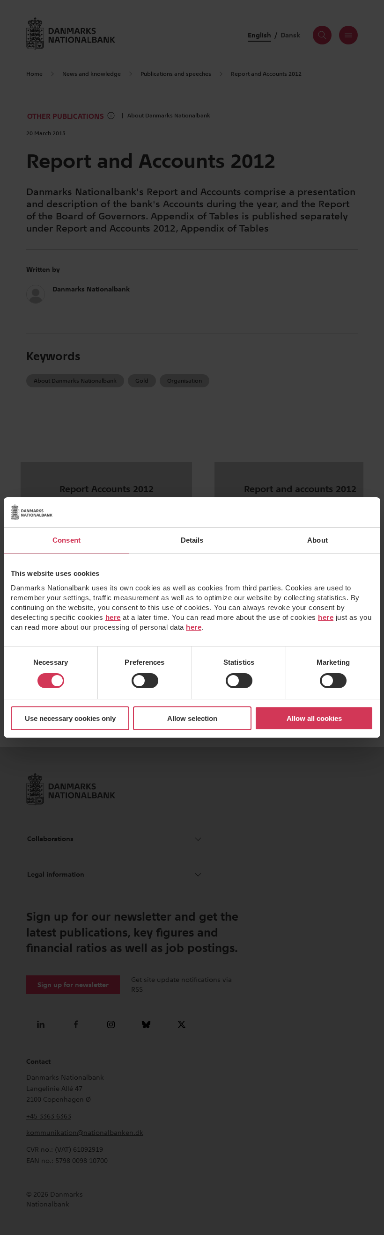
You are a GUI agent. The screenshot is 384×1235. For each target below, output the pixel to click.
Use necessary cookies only (70, 718)
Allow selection (192, 718)
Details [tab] (192, 540)
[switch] (145, 680)
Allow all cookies (314, 718)
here (113, 617)
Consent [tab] (66, 540)
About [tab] (317, 540)
